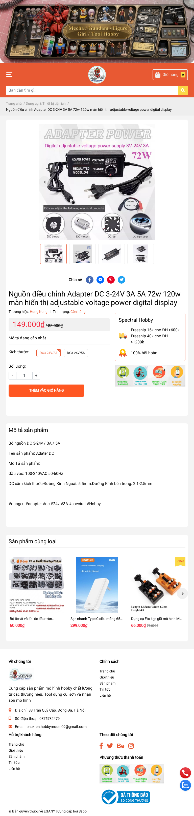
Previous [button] (44, 181)
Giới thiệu (107, 677)
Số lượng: (17, 366)
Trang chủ (107, 671)
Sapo (83, 811)
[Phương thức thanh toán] (150, 375)
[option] (97, 182)
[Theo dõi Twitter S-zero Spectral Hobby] (110, 746)
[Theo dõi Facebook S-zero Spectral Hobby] (101, 746)
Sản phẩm (107, 683)
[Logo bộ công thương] (125, 797)
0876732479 (49, 718)
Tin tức (105, 689)
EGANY (49, 811)
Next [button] (149, 181)
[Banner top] (97, 31)
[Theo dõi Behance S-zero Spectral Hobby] (120, 746)
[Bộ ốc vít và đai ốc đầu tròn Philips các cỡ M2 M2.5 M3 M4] (36, 585)
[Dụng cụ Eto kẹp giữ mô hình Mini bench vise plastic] (157, 585)
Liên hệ (105, 695)
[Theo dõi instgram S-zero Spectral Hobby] (131, 746)
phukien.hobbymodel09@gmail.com (57, 726)
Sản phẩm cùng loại (33, 541)
